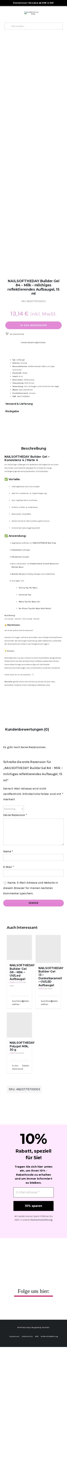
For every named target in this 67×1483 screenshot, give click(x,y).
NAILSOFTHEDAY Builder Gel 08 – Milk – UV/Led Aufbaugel (22, 972)
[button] (14, 334)
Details (25, 1001)
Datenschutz (27, 1336)
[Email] (36, 424)
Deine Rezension (15, 815)
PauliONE (45, 1327)
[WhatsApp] (8, 424)
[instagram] (30, 1307)
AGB (36, 1336)
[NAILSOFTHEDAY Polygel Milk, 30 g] (19, 1025)
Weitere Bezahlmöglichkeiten (33, 342)
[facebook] (22, 1307)
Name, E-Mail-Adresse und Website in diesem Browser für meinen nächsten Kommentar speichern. (30, 888)
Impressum (14, 1336)
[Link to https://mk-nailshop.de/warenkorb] (40, 13)
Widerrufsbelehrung (49, 1336)
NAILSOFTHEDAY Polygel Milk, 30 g (22, 1046)
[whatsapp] (45, 1307)
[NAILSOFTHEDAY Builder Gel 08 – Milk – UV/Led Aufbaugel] (19, 947)
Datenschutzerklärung (41, 1219)
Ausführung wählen (15, 1003)
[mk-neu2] (31, 12)
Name (8, 851)
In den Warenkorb (33, 325)
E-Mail (8, 867)
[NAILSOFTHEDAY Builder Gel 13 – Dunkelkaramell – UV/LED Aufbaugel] (48, 949)
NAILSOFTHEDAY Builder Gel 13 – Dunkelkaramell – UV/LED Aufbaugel (50, 976)
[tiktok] (37, 1307)
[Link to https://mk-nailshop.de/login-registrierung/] (49, 13)
